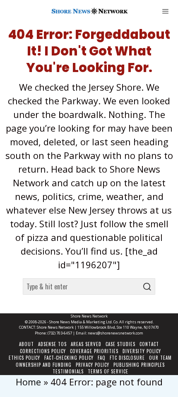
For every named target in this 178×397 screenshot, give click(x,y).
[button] (147, 286)
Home (28, 381)
